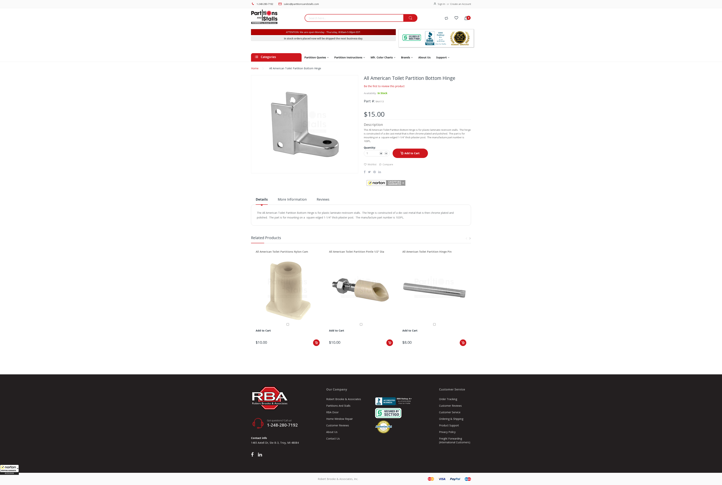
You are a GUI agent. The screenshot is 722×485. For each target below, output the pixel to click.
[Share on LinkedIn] (379, 172)
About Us (331, 432)
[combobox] (354, 17)
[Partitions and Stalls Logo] (276, 18)
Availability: (370, 93)
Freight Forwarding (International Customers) (454, 440)
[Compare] (446, 18)
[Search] (410, 18)
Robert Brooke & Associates (343, 399)
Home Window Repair (339, 419)
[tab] (261, 201)
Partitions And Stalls (338, 405)
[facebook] (253, 455)
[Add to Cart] (316, 342)
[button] (9, 470)
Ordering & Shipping (451, 419)
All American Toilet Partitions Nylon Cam (282, 251)
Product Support (449, 425)
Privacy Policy (447, 432)
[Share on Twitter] (369, 172)
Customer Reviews (337, 425)
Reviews (323, 199)
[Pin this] (374, 172)
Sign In (441, 4)
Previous (466, 238)
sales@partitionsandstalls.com (301, 4)
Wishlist (372, 164)
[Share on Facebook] (365, 172)
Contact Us (333, 438)
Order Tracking (448, 399)
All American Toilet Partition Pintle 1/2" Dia (356, 251)
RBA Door (332, 412)
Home (255, 68)
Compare (388, 164)
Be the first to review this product (384, 86)
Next (470, 238)
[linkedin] (260, 455)
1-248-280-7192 (264, 4)
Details (262, 199)
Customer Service (449, 412)
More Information (292, 199)
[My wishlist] (456, 18)
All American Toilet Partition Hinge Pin (427, 251)
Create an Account (460, 4)
